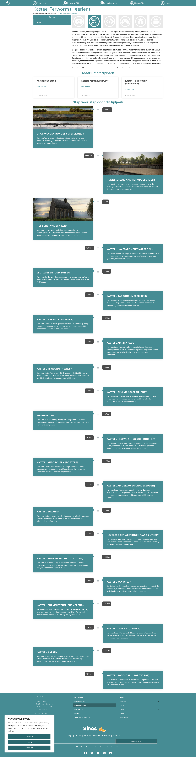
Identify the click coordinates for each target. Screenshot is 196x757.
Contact (122, 709)
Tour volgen (41, 86)
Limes (76, 713)
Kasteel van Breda (46, 80)
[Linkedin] (110, 753)
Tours (122, 705)
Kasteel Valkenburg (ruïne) (95, 80)
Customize (29, 736)
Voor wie (123, 701)
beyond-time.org (100, 747)
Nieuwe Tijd (78, 709)
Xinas (118, 747)
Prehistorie (78, 697)
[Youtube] (98, 753)
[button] (23, 3)
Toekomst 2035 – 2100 (82, 717)
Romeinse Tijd (79, 701)
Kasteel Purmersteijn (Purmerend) (136, 82)
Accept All (29, 748)
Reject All (29, 742)
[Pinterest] (104, 753)
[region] (29, 733)
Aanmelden (124, 717)
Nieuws (122, 713)
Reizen (41, 14)
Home (35, 14)
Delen (38, 22)
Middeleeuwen (50, 14)
